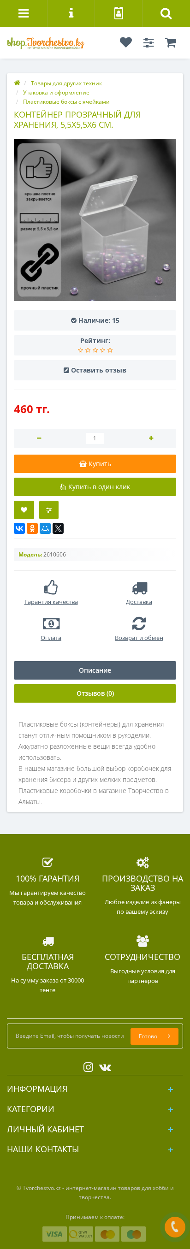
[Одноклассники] (32, 528)
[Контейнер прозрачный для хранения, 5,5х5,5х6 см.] (95, 220)
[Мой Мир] (45, 528)
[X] (58, 528)
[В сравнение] (49, 510)
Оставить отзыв (98, 370)
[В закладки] (24, 510)
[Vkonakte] (103, 1065)
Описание (95, 670)
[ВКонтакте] (19, 528)
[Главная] (17, 83)
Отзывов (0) (95, 693)
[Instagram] (86, 1065)
